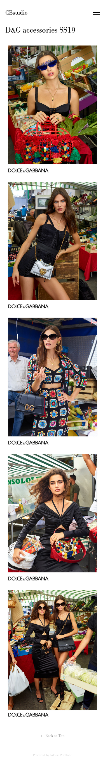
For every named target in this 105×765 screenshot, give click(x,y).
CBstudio (17, 12)
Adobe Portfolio (61, 755)
